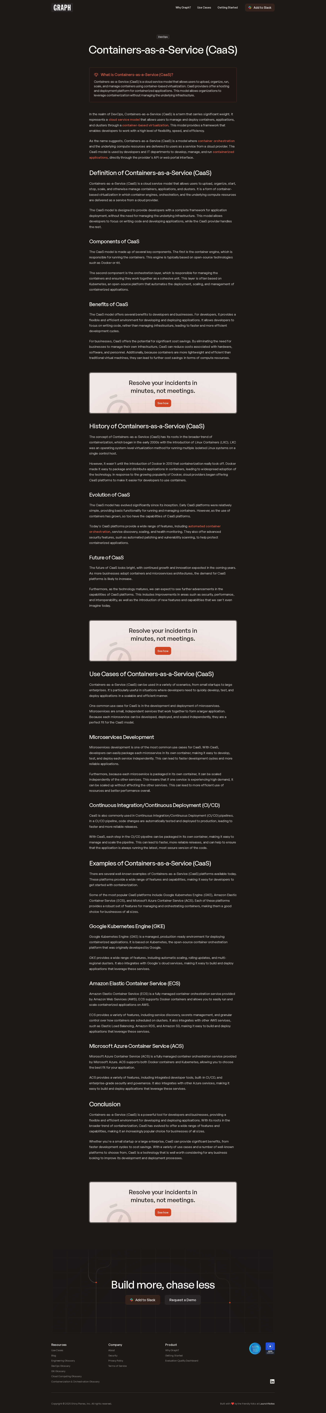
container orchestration (216, 141)
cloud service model (124, 119)
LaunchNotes (267, 1403)
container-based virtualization (145, 125)
